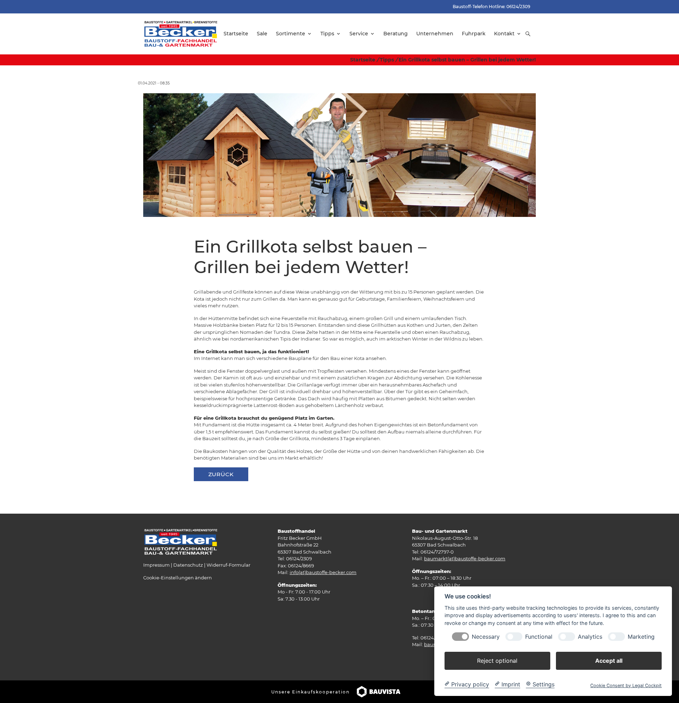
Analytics (590, 636)
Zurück (221, 474)
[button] (528, 33)
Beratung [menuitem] (395, 33)
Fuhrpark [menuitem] (474, 33)
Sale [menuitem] (262, 33)
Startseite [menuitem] (236, 33)
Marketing (641, 636)
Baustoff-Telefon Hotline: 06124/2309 (491, 6)
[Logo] (181, 33)
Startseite (362, 60)
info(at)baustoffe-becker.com (323, 572)
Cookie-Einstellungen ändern (177, 577)
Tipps (387, 60)
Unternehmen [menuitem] (434, 33)
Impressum (156, 565)
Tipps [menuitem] (327, 33)
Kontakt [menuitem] (504, 33)
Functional (538, 636)
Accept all (608, 660)
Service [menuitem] (358, 33)
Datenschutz (188, 565)
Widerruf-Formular (228, 565)
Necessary (486, 636)
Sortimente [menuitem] (290, 33)
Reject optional (497, 660)
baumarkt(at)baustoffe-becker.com (464, 558)
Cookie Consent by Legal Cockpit (626, 685)
